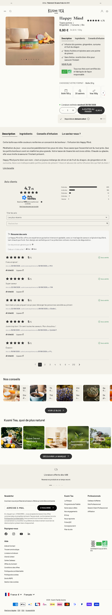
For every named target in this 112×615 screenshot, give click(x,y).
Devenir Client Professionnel (98, 508)
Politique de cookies (11, 575)
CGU (22, 610)
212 (73, 364)
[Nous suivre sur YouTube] (21, 534)
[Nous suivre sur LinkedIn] (29, 534)
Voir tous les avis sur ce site (29, 206)
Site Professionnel (94, 504)
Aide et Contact (9, 546)
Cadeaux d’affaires (94, 501)
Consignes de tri (70, 526)
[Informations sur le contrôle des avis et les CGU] (41, 202)
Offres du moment (10, 564)
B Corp (66, 515)
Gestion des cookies (11, 582)
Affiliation (91, 511)
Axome (63, 600)
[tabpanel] (56, 155)
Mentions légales (10, 610)
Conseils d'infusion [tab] (96, 38)
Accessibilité (30, 610)
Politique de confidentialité (13, 571)
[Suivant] (103, 93)
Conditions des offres (12, 567)
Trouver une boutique (11, 549)
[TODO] (33, 244)
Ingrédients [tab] (80, 38)
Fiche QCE (67, 522)
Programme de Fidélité (72, 504)
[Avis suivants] (79, 365)
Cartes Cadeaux (9, 560)
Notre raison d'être (70, 508)
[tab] (8, 133)
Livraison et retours (11, 553)
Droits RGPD (8, 578)
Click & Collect (9, 557)
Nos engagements (70, 511)
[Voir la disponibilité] (88, 119)
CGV (18, 610)
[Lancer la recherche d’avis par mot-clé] (107, 223)
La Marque (68, 501)
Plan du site (68, 529)
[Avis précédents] (35, 364)
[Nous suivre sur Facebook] (6, 534)
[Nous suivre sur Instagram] (13, 534)
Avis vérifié (105, 257)
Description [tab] (67, 38)
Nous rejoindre (69, 519)
